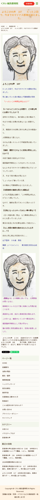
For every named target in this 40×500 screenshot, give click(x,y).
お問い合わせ (7, 409)
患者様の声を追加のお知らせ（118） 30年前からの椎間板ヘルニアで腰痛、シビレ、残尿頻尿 (20, 449)
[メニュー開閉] (37, 3)
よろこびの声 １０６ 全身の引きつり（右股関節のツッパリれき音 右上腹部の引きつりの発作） (21, 339)
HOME (3, 26)
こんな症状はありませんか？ (12, 405)
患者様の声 (12, 26)
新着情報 (29, 4)
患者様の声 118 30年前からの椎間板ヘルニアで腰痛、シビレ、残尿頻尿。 (19, 456)
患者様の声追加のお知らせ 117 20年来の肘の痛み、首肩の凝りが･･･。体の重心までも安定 (19, 467)
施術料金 (5, 392)
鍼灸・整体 (6, 375)
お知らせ (5, 429)
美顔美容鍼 (6, 380)
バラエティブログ (8, 433)
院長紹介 (5, 401)
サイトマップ (7, 418)
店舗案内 (5, 367)
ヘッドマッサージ (8, 384)
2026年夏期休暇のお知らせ (12, 462)
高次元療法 (6, 388)
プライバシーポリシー (10, 414)
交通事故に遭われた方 (10, 397)
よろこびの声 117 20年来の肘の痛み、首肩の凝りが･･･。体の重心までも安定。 (19, 474)
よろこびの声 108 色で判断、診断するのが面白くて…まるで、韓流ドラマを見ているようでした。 (18, 344)
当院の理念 (6, 371)
